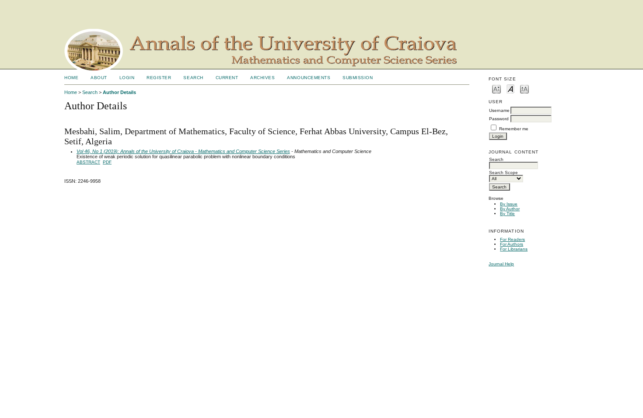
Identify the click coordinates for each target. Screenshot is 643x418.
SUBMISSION (357, 77)
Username (499, 110)
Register (159, 77)
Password (499, 118)
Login (127, 77)
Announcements (308, 77)
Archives (262, 77)
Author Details (119, 92)
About (99, 77)
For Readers (512, 239)
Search (193, 77)
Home (71, 77)
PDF (107, 162)
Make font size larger (524, 89)
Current (227, 77)
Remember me (513, 128)
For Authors (511, 244)
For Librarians (514, 249)
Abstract (88, 162)
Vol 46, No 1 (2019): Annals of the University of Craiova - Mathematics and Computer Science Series (183, 151)
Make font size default (510, 89)
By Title (507, 213)
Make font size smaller (496, 89)
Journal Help (501, 263)
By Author (510, 208)
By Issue (508, 204)
